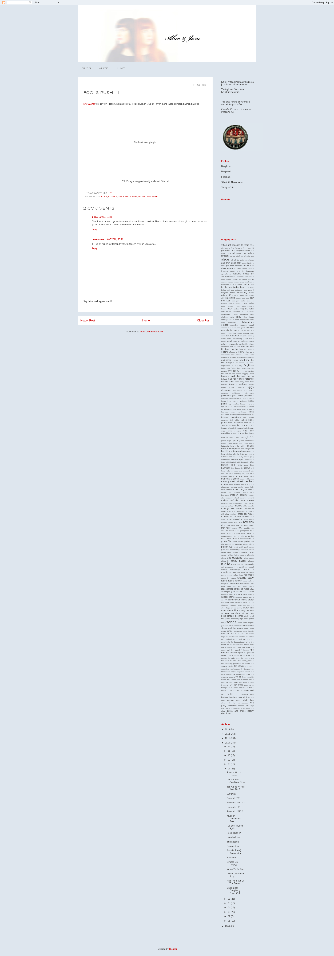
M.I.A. (246, 476)
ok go (247, 536)
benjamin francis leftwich (232, 293)
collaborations (247, 322)
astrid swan (240, 276)
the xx (238, 677)
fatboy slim (225, 368)
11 (229, 751)
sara (240, 594)
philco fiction (233, 555)
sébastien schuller (229, 605)
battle (236, 287)
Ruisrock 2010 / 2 (236, 802)
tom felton (243, 682)
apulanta (237, 274)
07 (229, 768)
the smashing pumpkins (231, 663)
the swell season (233, 669)
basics (246, 284)
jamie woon (249, 423)
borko (243, 301)
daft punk (241, 328)
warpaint (242, 697)
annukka (237, 268)
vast (252, 690)
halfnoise (231, 398)
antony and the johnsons (242, 271)
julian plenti (240, 437)
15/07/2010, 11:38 (103, 217)
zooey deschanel (148, 196)
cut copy (232, 328)
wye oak (224, 708)
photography (234, 557)
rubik (246, 589)
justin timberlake (247, 441)
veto (223, 694)
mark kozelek (226, 490)
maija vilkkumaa (247, 479)
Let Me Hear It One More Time (236, 781)
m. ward (239, 476)
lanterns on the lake (229, 459)
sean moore (248, 602)
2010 (227, 742)
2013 (227, 729)
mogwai (237, 511)
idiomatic (233, 415)
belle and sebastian (235, 290)
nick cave (225, 525)
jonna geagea (234, 431)
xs (229, 708)
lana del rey (238, 457)
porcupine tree (231, 567)
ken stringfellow (247, 449)
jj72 (252, 425)
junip (235, 440)
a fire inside (246, 248)
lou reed (234, 471)
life (233, 464)
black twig (230, 298)
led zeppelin (244, 462)
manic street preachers (242, 481)
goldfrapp (236, 393)
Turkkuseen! (233, 841)
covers (112, 196)
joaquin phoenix (227, 428)
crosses (243, 325)
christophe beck (227, 320)
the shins (233, 661)
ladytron (224, 457)
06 (229, 899)
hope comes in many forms (239, 406)
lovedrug (237, 473)
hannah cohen (241, 398)
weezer (230, 700)
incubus (243, 415)
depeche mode (237, 344)
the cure (246, 639)
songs (133, 196)
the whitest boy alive (241, 674)
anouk (244, 268)
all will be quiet (237, 260)
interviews (236, 417)
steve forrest (234, 626)
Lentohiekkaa (233, 837)
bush (230, 309)
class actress (240, 320)
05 (229, 903)
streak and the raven (232, 628)
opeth (235, 541)
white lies (248, 700)
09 (229, 759)
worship (250, 705)
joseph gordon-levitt (240, 433)
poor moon (241, 564)
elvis (232, 355)
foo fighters (238, 379)
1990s (224, 245)
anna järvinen (248, 263)
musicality (237, 519)
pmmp (233, 564)
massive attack (241, 492)
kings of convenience (236, 451)
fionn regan (242, 371)
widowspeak (243, 703)
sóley (223, 623)
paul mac (225, 549)
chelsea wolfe (227, 317)
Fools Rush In (234, 833)
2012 (227, 734)
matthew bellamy (238, 495)
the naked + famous (240, 650)
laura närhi (225, 462)
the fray (247, 642)
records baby (245, 577)
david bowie (226, 339)
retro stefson (248, 581)
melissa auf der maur (233, 500)
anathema (249, 260)
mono (242, 511)
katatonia (225, 446)
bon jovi (235, 301)
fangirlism (249, 365)
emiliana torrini (242, 355)
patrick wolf (227, 546)
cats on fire (226, 312)
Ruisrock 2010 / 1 (236, 811)
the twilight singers (235, 671)
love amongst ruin (246, 471)
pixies (223, 561)
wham (238, 700)
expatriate (250, 363)
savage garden (242, 597)
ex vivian (240, 363)
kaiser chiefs (226, 443)
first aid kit (226, 374)
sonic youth (242, 623)
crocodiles (234, 325)
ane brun (225, 263)
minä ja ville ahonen (232, 508)
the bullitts (230, 637)
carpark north (247, 309)
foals (230, 379)
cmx (247, 320)
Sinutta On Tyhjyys (232, 863)
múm (239, 517)
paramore (238, 544)
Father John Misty (238, 368)
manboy (225, 481)
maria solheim (234, 484)
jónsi (245, 431)
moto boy (242, 514)
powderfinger (235, 570)
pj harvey (232, 561)
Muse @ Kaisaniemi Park (234, 819)
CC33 (243, 312)
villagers (244, 694)
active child (241, 253)
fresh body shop (242, 382)
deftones (250, 341)
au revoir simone (232, 282)
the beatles (240, 634)
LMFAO (247, 468)
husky (244, 409)
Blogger (173, 949)
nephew (238, 522)
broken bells (240, 306)
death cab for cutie (236, 341)
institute (250, 415)
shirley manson (246, 610)
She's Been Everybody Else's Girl (233, 891)
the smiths (246, 663)
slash (246, 616)
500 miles (232, 794)
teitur (223, 634)
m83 (252, 476)
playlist (225, 563)
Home (146, 320)
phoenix (243, 555)
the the (224, 671)
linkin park (243, 465)
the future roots (233, 645)
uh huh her (235, 690)
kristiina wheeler (232, 454)
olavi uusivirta (245, 539)
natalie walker (227, 522)
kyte (242, 454)
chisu (238, 317)
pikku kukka (249, 558)
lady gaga (249, 454)
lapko (241, 459)
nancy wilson (248, 519)
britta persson (227, 306)
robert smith (248, 586)
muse (229, 519)
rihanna (247, 584)
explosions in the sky (231, 366)
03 (229, 912)
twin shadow (244, 688)
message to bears (240, 503)
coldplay (232, 322)
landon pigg (249, 457)
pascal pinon (248, 544)
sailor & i (233, 594)
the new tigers (236, 652)
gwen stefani (237, 396)
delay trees (225, 344)
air (242, 256)
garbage (243, 384)
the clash (250, 637)
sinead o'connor (235, 616)
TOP (230, 685)
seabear (238, 602)
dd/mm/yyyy (237, 339)
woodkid (241, 706)
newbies (248, 522)
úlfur (242, 690)
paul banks (249, 547)
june (250, 437)
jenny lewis (231, 425)
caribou (236, 309)
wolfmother (232, 706)
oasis (249, 533)
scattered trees (227, 602)
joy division (230, 437)
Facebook (226, 177)
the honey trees (247, 645)
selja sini (242, 605)
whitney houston (228, 703)
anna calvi (236, 263)
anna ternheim (236, 266)
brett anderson (234, 303)
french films (227, 381)
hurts (239, 409)
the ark (230, 633)
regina (224, 581)
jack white (234, 420)
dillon (246, 344)
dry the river (237, 349)
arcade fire (248, 274)
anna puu (225, 266)
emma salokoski (243, 357)
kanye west (237, 443)
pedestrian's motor (246, 549)
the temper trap (247, 669)
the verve (246, 671)
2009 (227, 926)
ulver (246, 690)
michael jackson (227, 506)
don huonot (235, 347)
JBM (223, 425)
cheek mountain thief (243, 314)
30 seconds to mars (238, 245)
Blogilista (225, 166)
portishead (243, 567)
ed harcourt (249, 349)
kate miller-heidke (238, 446)
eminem (233, 357)
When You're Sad (235, 869)
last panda (249, 459)
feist (248, 368)
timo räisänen (242, 680)
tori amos (239, 685)
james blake (247, 420)
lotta (228, 471)
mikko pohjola (248, 506)
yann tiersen (236, 708)
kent (223, 451)
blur (252, 298)
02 (229, 916)
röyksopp (238, 589)
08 (229, 764)
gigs (251, 387)
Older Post (203, 320)
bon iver (225, 301)
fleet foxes (236, 374)
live (242, 468)
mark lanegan (240, 489)
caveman (236, 312)
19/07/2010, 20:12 (114, 239)
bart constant (236, 285)
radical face (238, 575)
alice (104, 196)
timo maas (231, 680)
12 (229, 746)
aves (242, 282)
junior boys (226, 441)
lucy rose (245, 473)
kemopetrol (234, 448)
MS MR (233, 517)
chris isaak (249, 317)
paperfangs (229, 544)
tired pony (233, 682)
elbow (241, 352)
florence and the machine (235, 376)
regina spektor (235, 581)
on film (227, 541)
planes (251, 561)
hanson (251, 398)
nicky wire (235, 525)
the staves (239, 666)
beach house (247, 287)
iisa (238, 415)
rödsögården (227, 589)
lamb (230, 457)
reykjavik (224, 584)
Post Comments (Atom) (152, 331)
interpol (224, 417)
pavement (234, 549)
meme (250, 500)
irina (244, 417)
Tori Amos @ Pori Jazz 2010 (236, 788)
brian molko (248, 303)
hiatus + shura (247, 404)
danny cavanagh (228, 333)
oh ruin (241, 536)
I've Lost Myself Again (235, 827)
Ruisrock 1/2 (233, 807)
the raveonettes (247, 658)
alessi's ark (249, 256)
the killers (237, 647)
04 (229, 907)
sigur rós (229, 613)
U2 (228, 690)
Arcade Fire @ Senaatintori (234, 852)
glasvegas (226, 390)
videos (233, 694)
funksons (233, 384)
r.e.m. (230, 575)
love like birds (227, 473)
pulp (251, 572)
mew (251, 503)
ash (222, 276)
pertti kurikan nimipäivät (237, 552)
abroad (231, 253)
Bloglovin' (226, 171)
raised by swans (228, 578)
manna (224, 484)
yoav (243, 708)
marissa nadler (237, 487)
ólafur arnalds (232, 538)
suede (230, 631)
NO (239, 528)
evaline (235, 360)
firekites (251, 371)
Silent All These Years (232, 182)
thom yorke (246, 677)
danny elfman (243, 333)
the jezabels (226, 647)
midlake (238, 506)
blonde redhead (242, 298)
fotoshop (249, 379)
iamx (251, 412)
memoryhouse (227, 503)
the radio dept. (234, 658)
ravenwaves (98, 239)
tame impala (248, 631)
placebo (242, 561)
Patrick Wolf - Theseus (234, 774)
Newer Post (87, 320)
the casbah (240, 637)
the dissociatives (237, 642)
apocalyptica (226, 274)
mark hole (249, 487)
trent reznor (249, 685)
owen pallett (244, 541)
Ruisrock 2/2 (233, 798)
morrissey (233, 514)
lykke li (231, 476)
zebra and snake (236, 711)
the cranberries (227, 639)
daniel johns (232, 330)
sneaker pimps (237, 619)
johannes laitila (241, 428)
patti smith (238, 547)
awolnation (249, 282)
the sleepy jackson (246, 661)
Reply (94, 229)
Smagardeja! (233, 846)
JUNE (120, 68)
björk (230, 295)
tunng (223, 688)
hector (223, 401)
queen (223, 575)
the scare (225, 661)
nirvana (234, 528)
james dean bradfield (232, 422)
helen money (233, 401)
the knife (246, 647)
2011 (227, 738)
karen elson (249, 443)
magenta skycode (230, 479)
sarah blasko (248, 594)
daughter (234, 336)
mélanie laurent (247, 498)
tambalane (238, 631)
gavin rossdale (236, 387)
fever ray (232, 371)
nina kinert (244, 525)
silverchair (240, 613)
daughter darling (247, 336)
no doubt (245, 528)
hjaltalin (224, 406)
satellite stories (228, 597)
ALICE (103, 68)
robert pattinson (234, 586)
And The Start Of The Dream (235, 882)
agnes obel (235, 256)
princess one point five (239, 572)
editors (224, 352)
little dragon (235, 468)
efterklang (233, 352)
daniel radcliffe (247, 330)
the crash (238, 639)
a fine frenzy (234, 248)
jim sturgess (243, 425)
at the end (249, 276)
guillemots (226, 395)
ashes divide (230, 276)
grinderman (249, 393)
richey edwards (236, 583)
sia (222, 613)
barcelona (225, 285)
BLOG (86, 68)
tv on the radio (232, 688)
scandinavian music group (241, 600)
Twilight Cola (227, 187)
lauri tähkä (234, 462)
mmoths (230, 511)
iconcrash (225, 415)
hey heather (233, 404)
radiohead (249, 575)
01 (229, 920)
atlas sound (226, 279)
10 (229, 755)
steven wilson (247, 625)
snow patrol (249, 619)
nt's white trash (238, 533)
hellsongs (243, 401)
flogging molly (248, 374)
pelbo (223, 552)
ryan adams (236, 591)
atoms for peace (240, 279)
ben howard (249, 290)
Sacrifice (231, 857)
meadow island (232, 498)
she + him (123, 196)
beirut (223, 290)
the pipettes (245, 655)
